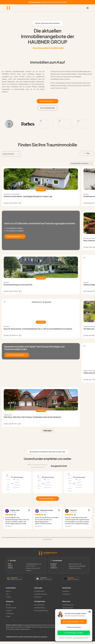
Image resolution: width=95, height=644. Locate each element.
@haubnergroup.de (75, 564)
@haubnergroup (74, 566)
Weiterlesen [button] (8, 526)
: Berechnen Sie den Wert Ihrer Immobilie (47, 2)
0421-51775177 (30, 566)
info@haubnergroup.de (33, 564)
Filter (88, 153)
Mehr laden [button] (47, 431)
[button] (87, 7)
